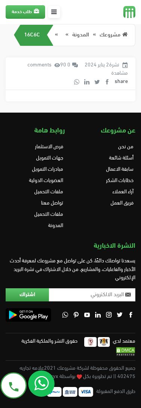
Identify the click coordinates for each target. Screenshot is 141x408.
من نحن (125, 147)
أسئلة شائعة (121, 158)
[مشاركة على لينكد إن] (86, 81)
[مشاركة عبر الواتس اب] (76, 81)
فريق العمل (122, 203)
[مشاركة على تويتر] (97, 81)
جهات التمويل (49, 158)
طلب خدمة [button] (22, 12)
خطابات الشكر (119, 181)
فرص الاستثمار (49, 147)
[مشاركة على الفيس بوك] (107, 81)
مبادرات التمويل (47, 169)
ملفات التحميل (48, 192)
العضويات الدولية (46, 181)
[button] (54, 12)
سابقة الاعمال (119, 169)
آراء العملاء (122, 192)
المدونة (80, 35)
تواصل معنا (52, 203)
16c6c (32, 35)
